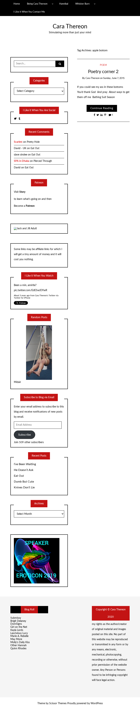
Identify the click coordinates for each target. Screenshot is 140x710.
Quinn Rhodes (18, 648)
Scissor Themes (58, 703)
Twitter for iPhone (22, 298)
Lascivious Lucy (19, 633)
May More (16, 639)
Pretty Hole (33, 142)
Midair (17, 382)
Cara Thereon (70, 26)
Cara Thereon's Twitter (45, 296)
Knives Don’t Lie (24, 487)
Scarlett (18, 142)
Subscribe (24, 434)
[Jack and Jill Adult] (25, 228)
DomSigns (16, 624)
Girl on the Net (18, 627)
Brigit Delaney (18, 621)
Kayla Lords (16, 630)
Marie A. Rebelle (19, 636)
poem (103, 65)
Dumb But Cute (24, 481)
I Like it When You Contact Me (29, 12)
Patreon (30, 206)
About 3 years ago (22, 296)
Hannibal (63, 4)
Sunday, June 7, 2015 (114, 78)
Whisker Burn (82, 4)
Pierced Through (43, 161)
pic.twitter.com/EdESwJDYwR (30, 290)
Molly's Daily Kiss (20, 642)
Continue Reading (101, 108)
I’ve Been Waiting (25, 464)
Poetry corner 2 (103, 71)
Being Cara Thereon (37, 4)
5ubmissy (15, 618)
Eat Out (35, 148)
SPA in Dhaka (21, 161)
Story (22, 192)
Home (16, 4)
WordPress (97, 703)
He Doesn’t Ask (23, 470)
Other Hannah (18, 645)
